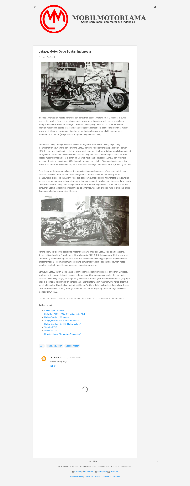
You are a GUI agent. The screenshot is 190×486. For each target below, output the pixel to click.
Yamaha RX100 (51, 330)
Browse (116, 476)
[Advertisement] (148, 87)
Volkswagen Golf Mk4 (54, 310)
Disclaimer (106, 476)
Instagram (102, 471)
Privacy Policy (76, 476)
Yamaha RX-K (50, 327)
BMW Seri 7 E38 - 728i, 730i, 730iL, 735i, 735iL (64, 314)
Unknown (54, 357)
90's (42, 346)
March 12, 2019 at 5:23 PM (70, 358)
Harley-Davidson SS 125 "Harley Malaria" (62, 324)
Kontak (77, 471)
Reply (52, 366)
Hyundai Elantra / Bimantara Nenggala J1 (62, 334)
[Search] (155, 7)
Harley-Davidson (54, 346)
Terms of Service (92, 476)
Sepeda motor (72, 346)
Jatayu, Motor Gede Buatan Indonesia (61, 320)
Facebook (88, 471)
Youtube (114, 471)
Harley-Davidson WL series (56, 317)
